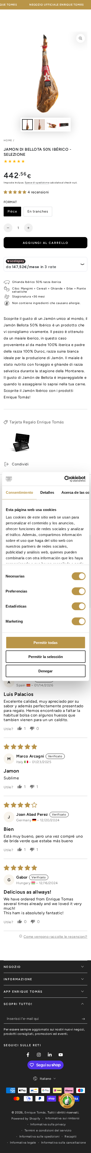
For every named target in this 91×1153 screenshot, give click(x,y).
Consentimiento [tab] (19, 492)
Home (8, 140)
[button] (16, 192)
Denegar (45, 671)
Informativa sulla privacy (48, 1124)
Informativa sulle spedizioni (39, 1136)
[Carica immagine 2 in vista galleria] (39, 124)
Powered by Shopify (25, 1118)
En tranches (37, 212)
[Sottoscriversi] (84, 1018)
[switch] (78, 591)
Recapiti (71, 1136)
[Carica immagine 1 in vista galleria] (27, 124)
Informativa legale (23, 1142)
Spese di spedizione (37, 182)
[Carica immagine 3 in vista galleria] (51, 124)
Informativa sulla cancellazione (63, 1142)
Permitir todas (45, 642)
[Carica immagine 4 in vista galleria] (63, 124)
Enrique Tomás (35, 1112)
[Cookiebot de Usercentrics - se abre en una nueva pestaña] (64, 479)
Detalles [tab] (47, 492)
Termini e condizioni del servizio (48, 1130)
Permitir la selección (45, 657)
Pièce (14, 212)
